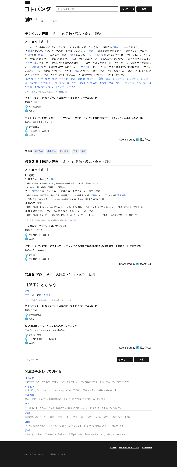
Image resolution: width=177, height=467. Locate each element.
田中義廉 (64, 151)
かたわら (71, 87)
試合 (78, 71)
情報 (60, 92)
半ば (111, 83)
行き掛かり (47, 83)
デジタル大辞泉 (36, 33)
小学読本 (51, 151)
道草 (108, 79)
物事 (30, 51)
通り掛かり (133, 79)
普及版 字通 (33, 274)
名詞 (84, 151)
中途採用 (85, 67)
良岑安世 (121, 195)
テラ (75, 151)
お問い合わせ (147, 448)
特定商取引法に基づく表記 (129, 448)
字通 (27, 295)
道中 (54, 79)
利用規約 (113, 448)
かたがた (60, 87)
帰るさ (93, 83)
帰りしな (60, 83)
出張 (102, 59)
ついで (119, 83)
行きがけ (64, 79)
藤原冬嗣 (39, 151)
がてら (49, 87)
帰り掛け (83, 83)
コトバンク (38, 9)
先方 (35, 191)
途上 (33, 79)
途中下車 (32, 63)
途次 (47, 79)
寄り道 (103, 83)
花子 (73, 55)
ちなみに (141, 83)
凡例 (65, 92)
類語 (28, 79)
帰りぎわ (71, 83)
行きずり (34, 83)
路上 (53, 179)
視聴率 (35, 67)
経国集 (94, 195)
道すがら (92, 79)
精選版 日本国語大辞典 (41, 161)
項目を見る (45, 295)
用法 (28, 55)
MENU (27, 2)
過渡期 (81, 79)
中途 (91, 51)
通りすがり (119, 79)
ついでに (130, 83)
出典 (82, 183)
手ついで (39, 87)
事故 (116, 47)
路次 (73, 79)
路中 (27, 291)
